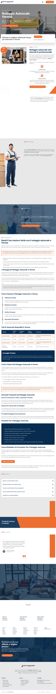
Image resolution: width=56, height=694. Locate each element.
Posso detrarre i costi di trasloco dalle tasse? (10, 495)
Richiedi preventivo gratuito (8, 461)
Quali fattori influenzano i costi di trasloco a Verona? (12, 484)
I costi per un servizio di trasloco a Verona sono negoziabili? (13, 488)
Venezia (11, 278)
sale (33, 368)
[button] (43, 2)
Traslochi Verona (4, 692)
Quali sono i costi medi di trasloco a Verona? (10, 480)
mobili (16, 245)
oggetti (22, 253)
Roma (27, 401)
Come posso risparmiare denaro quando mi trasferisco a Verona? (14, 491)
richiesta (8, 359)
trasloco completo (7, 376)
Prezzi (4, 267)
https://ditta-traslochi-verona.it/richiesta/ (39, 251)
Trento (34, 263)
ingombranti (17, 301)
